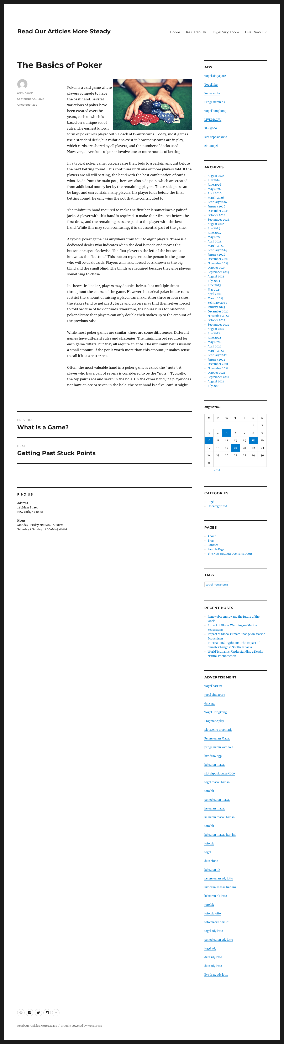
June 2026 (214, 184)
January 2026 (216, 206)
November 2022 (218, 316)
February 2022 (217, 355)
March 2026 (216, 198)
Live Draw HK (256, 32)
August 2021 (216, 381)
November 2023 (218, 263)
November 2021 (218, 368)
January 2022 (216, 359)
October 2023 (216, 268)
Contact (213, 545)
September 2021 (218, 377)
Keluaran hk (212, 93)
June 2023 (214, 285)
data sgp (209, 703)
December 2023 (218, 259)
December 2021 (218, 364)
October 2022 (216, 320)
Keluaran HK (196, 32)
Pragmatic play (214, 721)
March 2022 (216, 351)
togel (211, 502)
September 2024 (218, 219)
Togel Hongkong (215, 712)
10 (208, 440)
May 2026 (214, 189)
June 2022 (214, 338)
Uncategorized (27, 104)
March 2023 (215, 298)
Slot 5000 (210, 128)
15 (253, 440)
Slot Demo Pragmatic (218, 730)
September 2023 (218, 272)
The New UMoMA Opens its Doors (230, 554)
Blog (211, 540)
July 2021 (214, 386)
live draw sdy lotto (216, 975)
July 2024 (214, 228)
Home (175, 32)
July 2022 (214, 333)
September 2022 (218, 324)
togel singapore (214, 695)
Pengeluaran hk (214, 102)
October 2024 (216, 215)
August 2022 (216, 329)
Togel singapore (215, 76)
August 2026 (216, 176)
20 (235, 448)
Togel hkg (211, 84)
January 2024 (216, 254)
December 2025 (218, 211)
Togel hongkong (215, 111)
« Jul (217, 470)
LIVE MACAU (212, 119)
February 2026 (217, 202)
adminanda (25, 93)
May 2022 (214, 342)
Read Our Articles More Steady (64, 31)
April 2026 (215, 193)
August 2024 (216, 224)
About (212, 536)
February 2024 (217, 250)
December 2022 (218, 311)
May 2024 (214, 237)
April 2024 (214, 241)
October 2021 (216, 373)
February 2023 (217, 303)
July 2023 (214, 281)
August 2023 (216, 276)
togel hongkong (217, 584)
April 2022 (214, 346)
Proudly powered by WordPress (81, 1026)
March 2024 (216, 246)
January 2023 (216, 307)
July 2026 (214, 180)
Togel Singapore (225, 32)
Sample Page (216, 549)
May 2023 (214, 289)
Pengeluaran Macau (217, 738)
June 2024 (214, 233)
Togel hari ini (213, 686)
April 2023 (214, 294)
